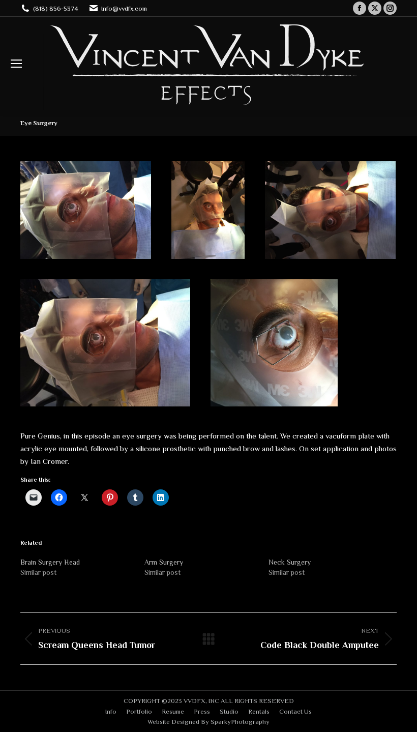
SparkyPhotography (240, 721)
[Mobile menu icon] (16, 63)
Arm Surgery (163, 562)
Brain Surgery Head (50, 562)
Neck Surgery (290, 562)
